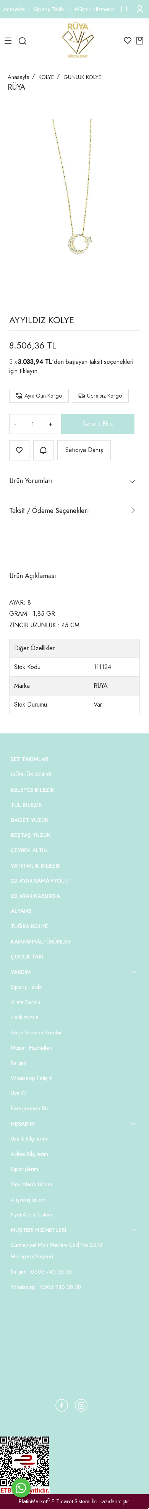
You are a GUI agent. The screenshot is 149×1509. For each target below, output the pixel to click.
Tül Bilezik (26, 805)
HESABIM (22, 1123)
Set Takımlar (29, 759)
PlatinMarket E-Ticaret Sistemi (55, 1501)
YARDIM (21, 972)
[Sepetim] (139, 40)
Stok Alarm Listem (31, 1184)
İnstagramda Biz (30, 1108)
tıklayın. (29, 371)
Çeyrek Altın (29, 850)
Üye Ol (19, 1093)
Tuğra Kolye (29, 926)
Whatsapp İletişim (32, 1078)
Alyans (21, 911)
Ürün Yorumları (31, 481)
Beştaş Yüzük (30, 835)
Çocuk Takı (27, 956)
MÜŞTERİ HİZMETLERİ (38, 1230)
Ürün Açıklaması (32, 576)
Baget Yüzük (30, 820)
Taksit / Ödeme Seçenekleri (49, 511)
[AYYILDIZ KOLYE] (74, 200)
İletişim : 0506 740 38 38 (41, 1271)
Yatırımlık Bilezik (35, 865)
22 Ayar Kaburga (35, 896)
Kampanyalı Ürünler (40, 941)
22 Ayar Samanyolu (39, 880)
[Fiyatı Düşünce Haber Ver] (43, 450)
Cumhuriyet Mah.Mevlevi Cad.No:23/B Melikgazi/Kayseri (56, 1251)
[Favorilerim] (127, 40)
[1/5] (14, 547)
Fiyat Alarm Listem (31, 1214)
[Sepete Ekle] (97, 424)
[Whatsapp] (21, 1487)
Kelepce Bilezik (32, 790)
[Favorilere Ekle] (19, 450)
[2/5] (18, 547)
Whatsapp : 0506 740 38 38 (46, 1287)
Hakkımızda (25, 1017)
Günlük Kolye (31, 774)
